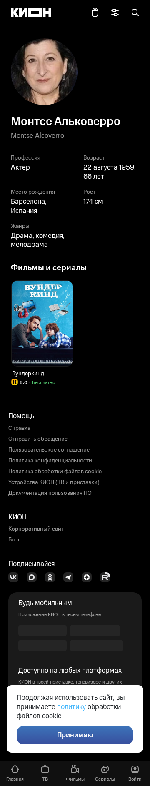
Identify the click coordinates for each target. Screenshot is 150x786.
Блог (14, 540)
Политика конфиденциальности (50, 460)
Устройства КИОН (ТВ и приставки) (54, 482)
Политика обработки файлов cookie (55, 471)
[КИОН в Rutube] (107, 577)
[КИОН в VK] (15, 577)
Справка (19, 428)
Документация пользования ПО (50, 493)
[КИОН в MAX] (34, 577)
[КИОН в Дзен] (89, 577)
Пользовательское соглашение (49, 450)
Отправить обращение (38, 439)
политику (71, 707)
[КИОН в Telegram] (70, 577)
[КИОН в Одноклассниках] (52, 577)
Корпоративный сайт (36, 529)
